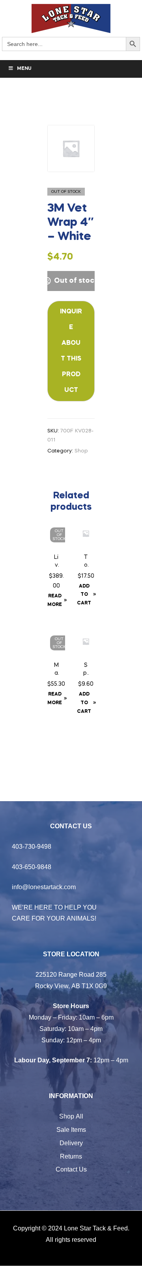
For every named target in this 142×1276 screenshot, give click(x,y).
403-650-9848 (31, 866)
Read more (54, 600)
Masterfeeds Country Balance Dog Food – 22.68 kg (56, 670)
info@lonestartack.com (44, 886)
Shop (81, 451)
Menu (24, 68)
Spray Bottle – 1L (86, 670)
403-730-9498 (31, 846)
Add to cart (84, 595)
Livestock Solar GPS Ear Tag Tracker (56, 562)
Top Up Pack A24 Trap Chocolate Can (86, 562)
